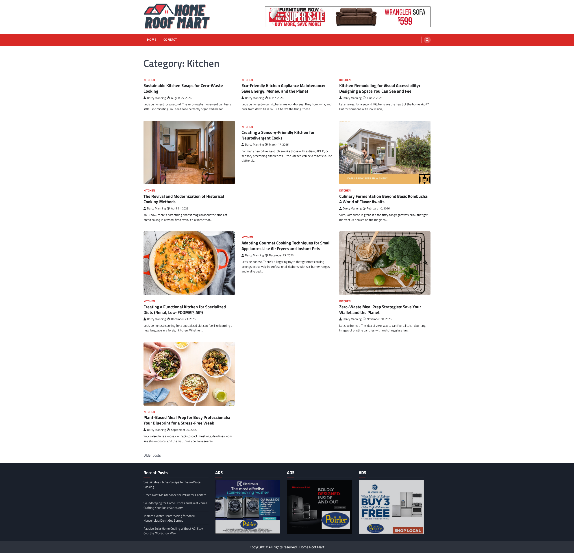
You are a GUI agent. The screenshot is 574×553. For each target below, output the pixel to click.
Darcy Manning (156, 98)
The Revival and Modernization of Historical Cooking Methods (184, 199)
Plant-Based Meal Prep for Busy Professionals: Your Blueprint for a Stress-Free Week (187, 420)
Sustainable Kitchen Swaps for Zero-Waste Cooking (183, 88)
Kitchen (149, 80)
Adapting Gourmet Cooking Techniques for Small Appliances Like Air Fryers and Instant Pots (285, 245)
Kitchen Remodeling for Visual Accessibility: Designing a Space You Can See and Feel (379, 88)
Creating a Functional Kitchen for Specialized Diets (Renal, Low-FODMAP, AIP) (185, 309)
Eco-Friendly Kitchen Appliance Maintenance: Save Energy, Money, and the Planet (283, 88)
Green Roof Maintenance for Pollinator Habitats (175, 494)
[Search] (427, 40)
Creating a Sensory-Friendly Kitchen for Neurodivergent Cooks (278, 135)
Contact (170, 39)
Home (151, 39)
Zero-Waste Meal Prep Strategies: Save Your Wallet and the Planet (380, 309)
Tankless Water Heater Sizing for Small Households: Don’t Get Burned (169, 518)
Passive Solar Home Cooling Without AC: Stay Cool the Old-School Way (173, 531)
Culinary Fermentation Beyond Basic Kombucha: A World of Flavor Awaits (383, 199)
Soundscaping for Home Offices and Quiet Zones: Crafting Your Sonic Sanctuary (176, 505)
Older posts (152, 455)
